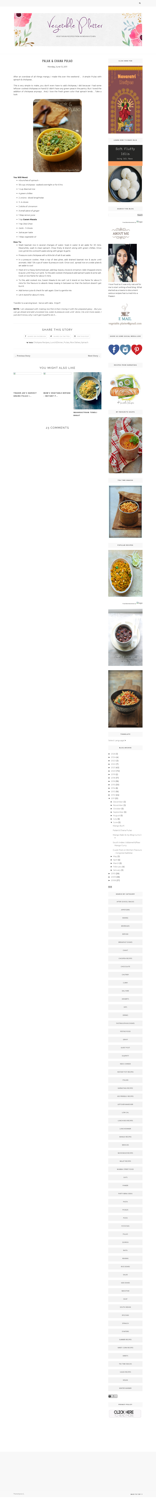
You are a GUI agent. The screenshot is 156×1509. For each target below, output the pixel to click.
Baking (125, 918)
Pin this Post (83, 336)
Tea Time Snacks (125, 1364)
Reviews (125, 1258)
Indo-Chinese (125, 1064)
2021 (113, 767)
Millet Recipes (125, 1161)
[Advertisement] (78, 1471)
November (118, 805)
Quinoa (125, 1242)
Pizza (125, 1218)
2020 (113, 771)
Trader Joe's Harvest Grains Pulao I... (25, 394)
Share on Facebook (37, 336)
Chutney (125, 975)
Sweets (125, 1356)
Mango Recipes (125, 1137)
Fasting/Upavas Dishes (125, 1023)
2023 (113, 761)
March (116, 863)
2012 (113, 795)
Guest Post (125, 1048)
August (116, 815)
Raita (125, 1250)
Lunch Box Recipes (125, 1121)
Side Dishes (125, 1283)
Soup (125, 1299)
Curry (125, 983)
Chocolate (125, 967)
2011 (113, 798)
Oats (125, 1177)
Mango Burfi (118, 826)
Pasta (125, 1202)
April (115, 860)
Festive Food (125, 1031)
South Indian (125, 1307)
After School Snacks (125, 902)
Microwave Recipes (125, 1153)
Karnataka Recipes (125, 1088)
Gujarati (125, 1056)
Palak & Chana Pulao (122, 830)
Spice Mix (125, 1315)
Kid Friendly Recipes (125, 1096)
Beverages (125, 926)
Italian (125, 1080)
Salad (125, 1275)
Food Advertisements (128, 222)
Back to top (136, 1494)
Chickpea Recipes (41, 342)
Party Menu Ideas (125, 1194)
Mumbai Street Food (125, 1169)
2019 (113, 774)
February (117, 867)
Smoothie (125, 1291)
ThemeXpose (18, 1494)
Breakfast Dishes (125, 942)
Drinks (125, 1015)
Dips (125, 1007)
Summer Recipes (125, 1340)
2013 (113, 791)
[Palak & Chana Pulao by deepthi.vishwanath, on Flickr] (57, 171)
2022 (113, 764)
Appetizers (125, 910)
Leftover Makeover (125, 1104)
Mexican (125, 1145)
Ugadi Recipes (125, 1372)
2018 (113, 778)
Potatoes (125, 1226)
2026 (113, 754)
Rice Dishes (75, 342)
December (118, 802)
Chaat (125, 950)
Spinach (84, 342)
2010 (113, 873)
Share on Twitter (62, 336)
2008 (113, 880)
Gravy (125, 1039)
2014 (113, 788)
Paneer (125, 1185)
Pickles (125, 1210)
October (117, 809)
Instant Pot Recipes (125, 1072)
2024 (113, 757)
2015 (113, 785)
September (118, 812)
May (115, 856)
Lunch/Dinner (56, 342)
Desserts (125, 999)
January (117, 870)
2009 (113, 877)
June (115, 822)
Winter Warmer (125, 1388)
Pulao (66, 342)
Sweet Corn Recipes (125, 1348)
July (115, 819)
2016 (113, 781)
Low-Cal (125, 1112)
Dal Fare (125, 991)
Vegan (125, 1380)
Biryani (125, 934)
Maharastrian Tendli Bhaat (85, 413)
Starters (125, 1331)
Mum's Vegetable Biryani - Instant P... (57, 394)
